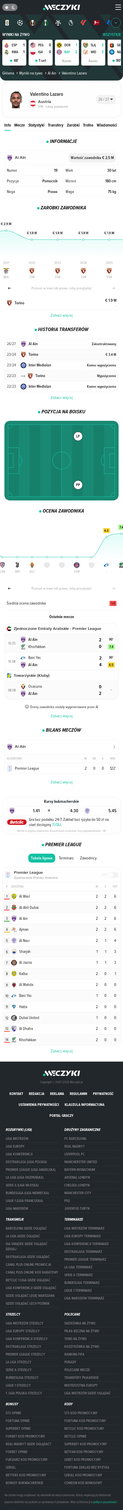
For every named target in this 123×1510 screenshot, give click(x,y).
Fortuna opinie (18, 1421)
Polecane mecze (77, 1370)
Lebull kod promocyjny (83, 1475)
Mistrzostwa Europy (81, 1385)
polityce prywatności (105, 1502)
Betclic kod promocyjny (84, 1428)
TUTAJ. (57, 824)
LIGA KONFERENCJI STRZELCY (27, 1339)
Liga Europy (15, 1146)
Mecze (19, 125)
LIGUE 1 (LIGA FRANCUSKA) (24, 1201)
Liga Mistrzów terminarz (84, 1228)
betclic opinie (75, 1436)
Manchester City (77, 1193)
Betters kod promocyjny (26, 1475)
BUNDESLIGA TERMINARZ (82, 1282)
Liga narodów (17, 1208)
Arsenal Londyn (77, 1177)
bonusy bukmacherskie (24, 1483)
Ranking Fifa (74, 1354)
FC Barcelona (75, 1138)
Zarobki (73, 125)
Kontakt (16, 1093)
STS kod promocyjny (81, 1413)
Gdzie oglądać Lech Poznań (27, 1303)
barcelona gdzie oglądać (26, 1228)
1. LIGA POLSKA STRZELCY (24, 1393)
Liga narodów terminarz (84, 1298)
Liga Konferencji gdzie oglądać (31, 1288)
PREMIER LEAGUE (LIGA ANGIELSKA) (30, 1169)
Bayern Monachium (79, 1169)
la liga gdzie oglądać (23, 1236)
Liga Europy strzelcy (23, 1331)
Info (7, 125)
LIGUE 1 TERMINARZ (78, 1290)
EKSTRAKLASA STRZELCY (23, 1346)
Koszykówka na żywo (81, 1346)
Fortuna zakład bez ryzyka (86, 1467)
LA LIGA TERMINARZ (78, 1267)
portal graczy (61, 1115)
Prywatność (103, 1093)
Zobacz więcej (62, 315)
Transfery (56, 125)
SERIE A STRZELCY (19, 1370)
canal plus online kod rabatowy (32, 1272)
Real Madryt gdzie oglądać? (28, 1444)
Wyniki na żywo (16, 34)
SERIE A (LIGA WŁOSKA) (22, 1185)
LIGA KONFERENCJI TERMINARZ (86, 1244)
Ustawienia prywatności (39, 1104)
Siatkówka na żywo (80, 1323)
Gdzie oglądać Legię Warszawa (30, 1295)
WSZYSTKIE (112, 34)
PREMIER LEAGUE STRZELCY (25, 1354)
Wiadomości (107, 125)
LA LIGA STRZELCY (18, 1362)
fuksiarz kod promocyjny (27, 1459)
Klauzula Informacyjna (84, 1104)
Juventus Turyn (77, 1208)
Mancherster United (80, 1162)
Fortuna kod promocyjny (85, 1421)
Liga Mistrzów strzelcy (24, 1323)
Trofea (88, 125)
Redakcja (36, 1093)
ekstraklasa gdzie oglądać (28, 1257)
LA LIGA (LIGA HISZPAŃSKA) (24, 1177)
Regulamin (78, 1093)
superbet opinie (18, 1428)
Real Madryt (74, 1146)
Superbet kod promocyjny (85, 1444)
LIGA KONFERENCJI (19, 1154)
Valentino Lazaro (74, 73)
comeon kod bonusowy (83, 1483)
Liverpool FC (74, 1154)
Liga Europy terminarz (82, 1236)
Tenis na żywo (75, 1339)
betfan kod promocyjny (84, 1452)
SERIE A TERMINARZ (78, 1275)
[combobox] (106, 99)
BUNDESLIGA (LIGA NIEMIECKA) (27, 1193)
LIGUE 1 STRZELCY (18, 1385)
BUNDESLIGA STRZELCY (22, 1377)
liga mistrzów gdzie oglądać (87, 1393)
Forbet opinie (16, 1452)
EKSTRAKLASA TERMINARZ (83, 1251)
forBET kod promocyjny (25, 1436)
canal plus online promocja (28, 1264)
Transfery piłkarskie (81, 1377)
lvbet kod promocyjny (82, 1459)
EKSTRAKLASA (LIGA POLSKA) (26, 1162)
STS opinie (13, 1413)
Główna (8, 73)
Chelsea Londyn (77, 1185)
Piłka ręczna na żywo (81, 1331)
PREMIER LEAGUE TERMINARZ (85, 1259)
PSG (67, 1201)
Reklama (57, 1093)
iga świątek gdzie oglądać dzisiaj (26, 1246)
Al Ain (52, 73)
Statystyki (36, 125)
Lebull (11, 1467)
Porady (70, 1362)
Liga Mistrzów (17, 1138)
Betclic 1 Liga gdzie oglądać (28, 1280)
